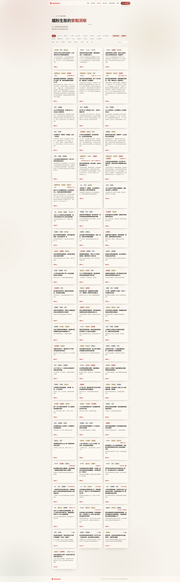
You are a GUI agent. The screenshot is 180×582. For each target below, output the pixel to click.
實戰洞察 (99, 3)
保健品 (82, 42)
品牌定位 (85, 38)
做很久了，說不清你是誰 (103, 35)
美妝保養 (69, 42)
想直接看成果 (116, 35)
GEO (73, 38)
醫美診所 (76, 42)
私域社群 (67, 38)
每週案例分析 (60, 38)
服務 (88, 3)
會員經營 (79, 38)
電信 (87, 42)
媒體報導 (124, 35)
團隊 (118, 3)
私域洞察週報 (112, 3)
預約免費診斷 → (125, 3)
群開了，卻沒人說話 (75, 35)
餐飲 (57, 42)
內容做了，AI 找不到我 (89, 35)
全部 (54, 35)
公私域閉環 (99, 38)
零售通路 (63, 42)
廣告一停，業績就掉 (63, 35)
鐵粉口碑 (92, 38)
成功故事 (93, 3)
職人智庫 (105, 3)
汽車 (92, 42)
